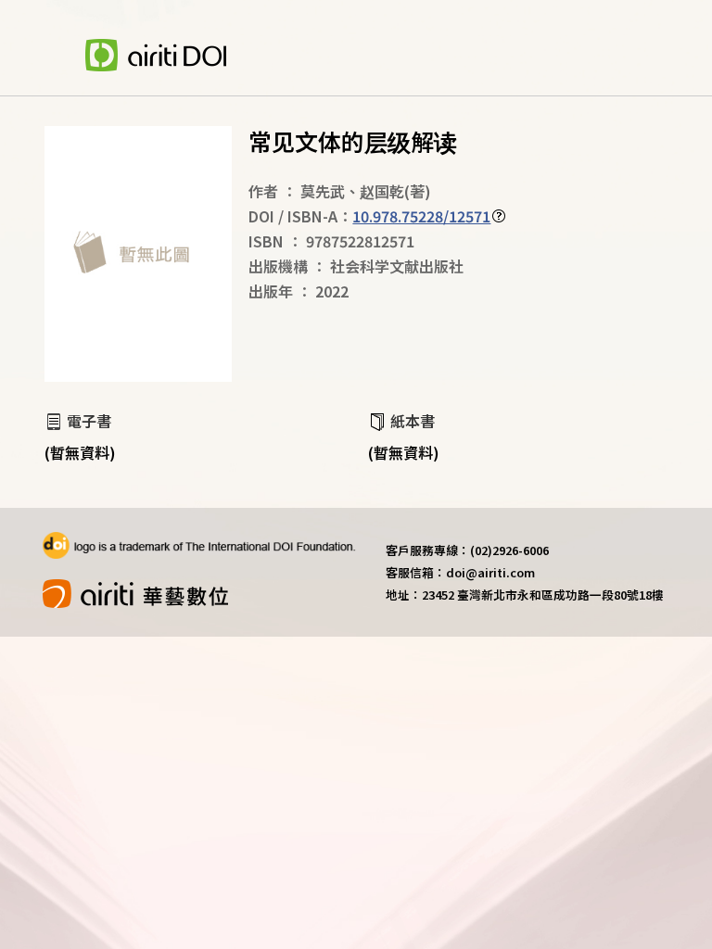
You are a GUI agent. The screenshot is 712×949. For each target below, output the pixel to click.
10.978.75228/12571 (421, 216)
